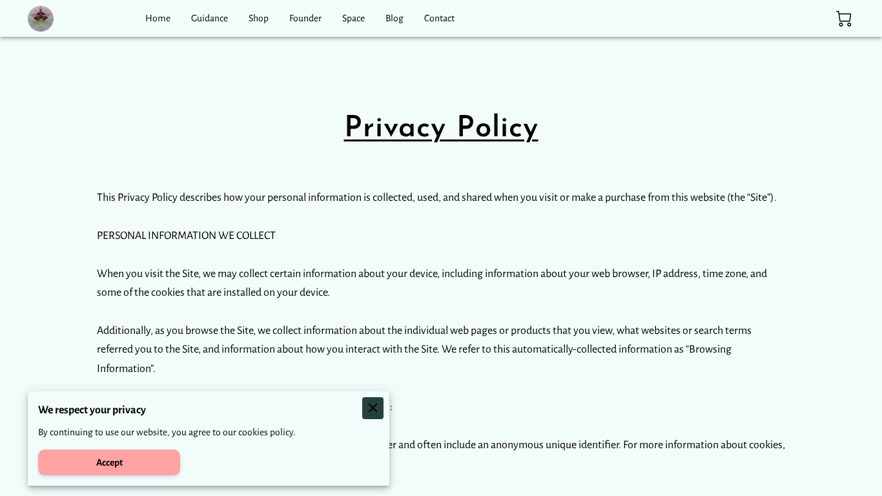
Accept (109, 462)
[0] (844, 18)
